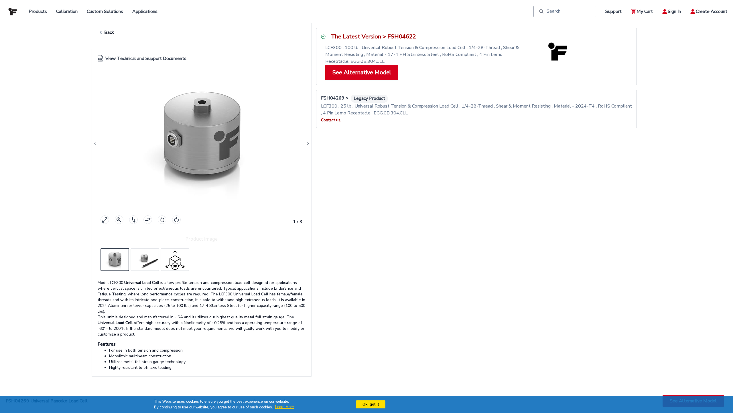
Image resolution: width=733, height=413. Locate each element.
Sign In (674, 11)
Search (553, 11)
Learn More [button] (284, 407)
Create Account (711, 11)
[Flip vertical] (133, 219)
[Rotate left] (162, 219)
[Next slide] (306, 143)
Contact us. (331, 120)
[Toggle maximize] (105, 219)
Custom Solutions (105, 11)
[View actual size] (119, 219)
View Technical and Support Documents (145, 58)
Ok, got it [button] (370, 404)
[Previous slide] (97, 143)
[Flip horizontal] (147, 219)
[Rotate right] (176, 219)
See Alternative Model (361, 72)
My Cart (645, 11)
